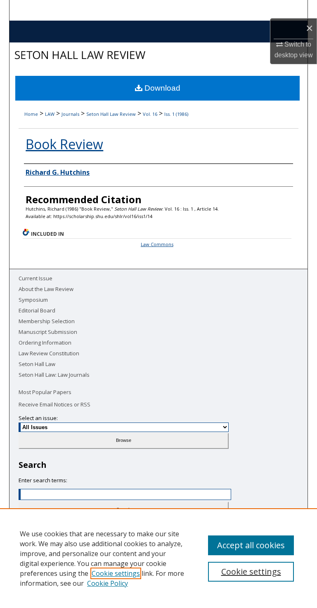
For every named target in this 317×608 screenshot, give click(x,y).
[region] (158, 558)
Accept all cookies (251, 545)
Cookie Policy (107, 583)
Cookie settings (116, 573)
